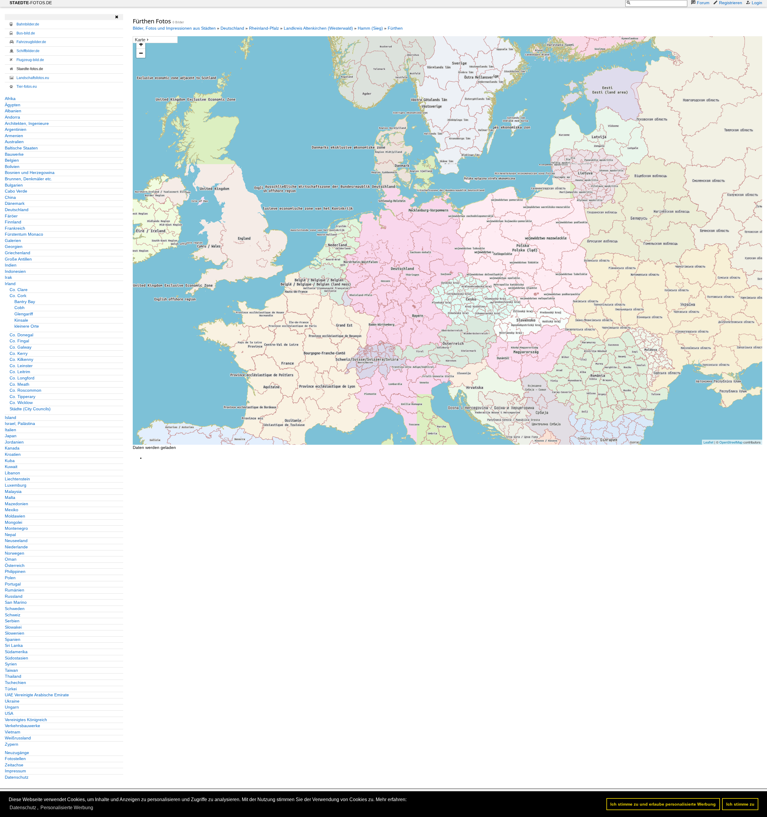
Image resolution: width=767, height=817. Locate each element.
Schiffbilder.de (28, 51)
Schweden (15, 608)
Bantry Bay (24, 301)
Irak (8, 277)
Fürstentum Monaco (24, 234)
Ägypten (12, 104)
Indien (10, 265)
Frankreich (15, 228)
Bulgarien (14, 185)
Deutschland (16, 209)
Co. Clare (19, 289)
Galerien (13, 240)
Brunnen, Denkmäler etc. (28, 178)
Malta (10, 497)
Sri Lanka (14, 645)
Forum (703, 2)
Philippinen (15, 571)
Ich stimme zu (740, 804)
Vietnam (12, 732)
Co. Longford (22, 378)
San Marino (16, 602)
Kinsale (21, 320)
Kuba (10, 460)
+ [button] (141, 44)
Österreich (15, 565)
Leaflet (708, 442)
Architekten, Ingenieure (27, 123)
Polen (10, 577)
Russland (13, 596)
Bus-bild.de (25, 33)
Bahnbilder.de (27, 24)
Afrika (10, 98)
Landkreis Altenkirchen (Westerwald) (318, 28)
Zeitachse (14, 764)
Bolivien (12, 166)
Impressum (15, 770)
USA (9, 713)
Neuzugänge (17, 752)
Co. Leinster (21, 365)
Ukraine (12, 701)
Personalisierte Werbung (66, 807)
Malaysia (13, 491)
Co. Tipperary (22, 396)
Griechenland (17, 252)
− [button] (141, 53)
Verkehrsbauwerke (22, 725)
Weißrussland (18, 738)
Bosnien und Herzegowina (30, 172)
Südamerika (16, 651)
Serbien (12, 620)
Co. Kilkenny (21, 359)
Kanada (12, 448)
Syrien (11, 664)
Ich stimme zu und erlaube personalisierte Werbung (663, 804)
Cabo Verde (16, 191)
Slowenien (14, 633)
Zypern (11, 744)
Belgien (12, 160)
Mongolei (13, 522)
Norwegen (14, 553)
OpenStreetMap (730, 442)
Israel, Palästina (20, 423)
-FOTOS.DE (31, 2)
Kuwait (11, 466)
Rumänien (14, 590)
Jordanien (14, 442)
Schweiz (12, 614)
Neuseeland (16, 540)
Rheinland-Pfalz (264, 28)
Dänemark (15, 203)
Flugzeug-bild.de (30, 60)
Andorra (12, 117)
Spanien (12, 639)
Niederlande (16, 546)
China (10, 197)
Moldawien (15, 516)
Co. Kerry (19, 353)
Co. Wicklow (21, 402)
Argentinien (15, 129)
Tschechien (15, 682)
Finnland (13, 222)
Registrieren (730, 2)
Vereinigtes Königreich (26, 719)
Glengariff (23, 313)
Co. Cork (18, 295)
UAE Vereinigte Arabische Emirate (37, 694)
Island (10, 417)
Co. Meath (19, 384)
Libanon (12, 472)
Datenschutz (16, 777)
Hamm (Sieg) (370, 28)
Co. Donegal (21, 334)
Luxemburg (15, 485)
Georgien (13, 246)
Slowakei (13, 627)
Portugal (13, 584)
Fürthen (395, 28)
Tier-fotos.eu (26, 86)
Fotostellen (15, 758)
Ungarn (12, 707)
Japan (10, 435)
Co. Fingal (19, 340)
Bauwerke (14, 154)
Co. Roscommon (25, 390)
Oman (10, 559)
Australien (14, 141)
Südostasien (16, 658)
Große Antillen (18, 259)
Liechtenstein (17, 478)
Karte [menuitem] (140, 39)
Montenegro (16, 528)
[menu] (155, 39)
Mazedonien (16, 503)
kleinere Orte (26, 326)
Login (757, 2)
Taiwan (11, 670)
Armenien (14, 135)
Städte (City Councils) (30, 408)
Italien (10, 429)
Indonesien (15, 271)
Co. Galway (20, 347)
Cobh (19, 307)
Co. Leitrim (20, 371)
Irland (10, 283)
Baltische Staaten (21, 148)
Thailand (13, 676)
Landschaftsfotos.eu (32, 78)
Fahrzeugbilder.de (31, 42)
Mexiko (11, 509)
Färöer (11, 216)
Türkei (11, 688)
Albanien (13, 110)
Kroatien (13, 454)
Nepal (10, 534)
